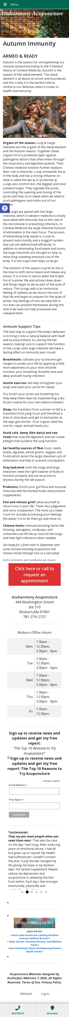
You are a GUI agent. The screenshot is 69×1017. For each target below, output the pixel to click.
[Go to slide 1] (22, 892)
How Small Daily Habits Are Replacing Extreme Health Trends (35, 950)
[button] (5, 208)
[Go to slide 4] (36, 892)
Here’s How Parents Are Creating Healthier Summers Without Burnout (35, 936)
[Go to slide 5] (41, 892)
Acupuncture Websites (26, 974)
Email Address (18, 785)
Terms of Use (31, 982)
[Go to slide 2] (27, 892)
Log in (45, 994)
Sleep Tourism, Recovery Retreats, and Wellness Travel (35, 943)
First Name (16, 799)
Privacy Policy (51, 982)
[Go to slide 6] (46, 892)
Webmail (26, 994)
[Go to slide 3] (32, 892)
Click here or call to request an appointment (34, 574)
